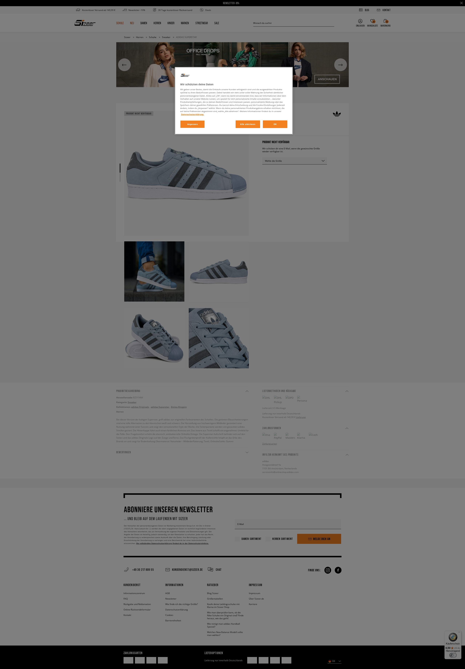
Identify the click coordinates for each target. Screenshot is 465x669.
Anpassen (192, 124)
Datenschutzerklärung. (192, 114)
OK (275, 124)
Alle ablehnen (247, 124)
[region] (234, 100)
